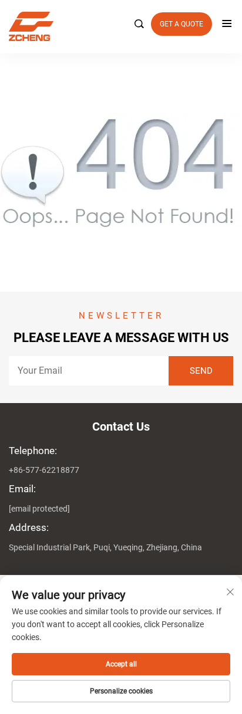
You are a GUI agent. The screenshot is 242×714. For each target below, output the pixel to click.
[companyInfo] (116, 26)
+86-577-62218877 (44, 470)
